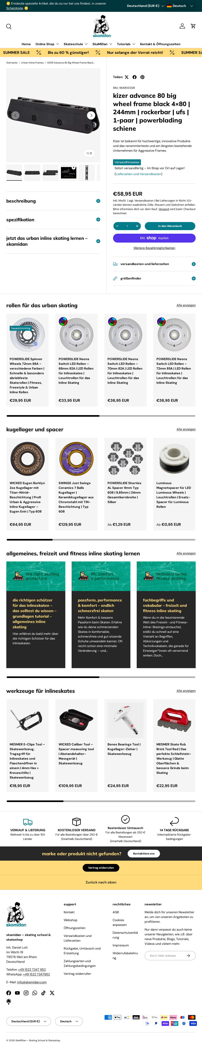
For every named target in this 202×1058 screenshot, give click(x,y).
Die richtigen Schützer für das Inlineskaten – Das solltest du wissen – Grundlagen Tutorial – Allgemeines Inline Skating (34, 613)
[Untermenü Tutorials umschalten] (133, 44)
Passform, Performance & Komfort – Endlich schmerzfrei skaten (100, 605)
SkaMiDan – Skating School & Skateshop (37, 1040)
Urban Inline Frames (32, 62)
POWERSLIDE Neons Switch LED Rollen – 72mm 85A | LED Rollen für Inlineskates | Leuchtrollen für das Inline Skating (173, 371)
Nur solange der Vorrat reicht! (115, 52)
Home (26, 44)
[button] (193, 26)
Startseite (12, 62)
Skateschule (73, 44)
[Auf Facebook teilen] (134, 77)
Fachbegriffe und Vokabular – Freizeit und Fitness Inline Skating (165, 605)
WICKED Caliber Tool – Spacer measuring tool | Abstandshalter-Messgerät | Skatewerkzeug (76, 753)
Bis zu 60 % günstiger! (48, 52)
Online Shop (45, 44)
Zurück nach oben (101, 882)
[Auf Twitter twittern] (127, 77)
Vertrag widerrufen (101, 867)
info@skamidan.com (32, 982)
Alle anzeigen (186, 305)
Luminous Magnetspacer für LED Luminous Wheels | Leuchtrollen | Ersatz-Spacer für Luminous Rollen (173, 495)
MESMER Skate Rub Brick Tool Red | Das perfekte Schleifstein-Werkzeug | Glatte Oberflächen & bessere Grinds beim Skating (173, 758)
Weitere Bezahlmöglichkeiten (154, 248)
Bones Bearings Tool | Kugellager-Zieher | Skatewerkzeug (124, 749)
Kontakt (69, 912)
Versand (164, 209)
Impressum (121, 945)
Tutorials (124, 44)
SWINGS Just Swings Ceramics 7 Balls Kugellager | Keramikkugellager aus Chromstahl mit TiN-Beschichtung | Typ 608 (76, 497)
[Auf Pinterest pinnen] (142, 77)
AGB (116, 912)
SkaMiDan (100, 44)
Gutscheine (37, 3)
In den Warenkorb (170, 226)
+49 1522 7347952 (36, 974)
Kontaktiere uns (143, 853)
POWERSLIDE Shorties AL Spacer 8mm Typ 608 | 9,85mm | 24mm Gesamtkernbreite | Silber (124, 492)
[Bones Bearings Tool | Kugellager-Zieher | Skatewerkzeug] (125, 720)
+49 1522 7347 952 (32, 969)
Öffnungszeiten (74, 928)
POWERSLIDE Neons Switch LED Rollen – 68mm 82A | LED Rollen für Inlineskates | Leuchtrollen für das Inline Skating (76, 371)
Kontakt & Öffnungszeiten (160, 44)
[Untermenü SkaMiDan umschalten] (110, 44)
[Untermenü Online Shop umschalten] (57, 44)
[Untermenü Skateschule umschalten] (86, 44)
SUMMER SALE (174, 52)
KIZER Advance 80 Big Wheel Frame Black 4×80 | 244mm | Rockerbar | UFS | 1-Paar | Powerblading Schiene (71, 62)
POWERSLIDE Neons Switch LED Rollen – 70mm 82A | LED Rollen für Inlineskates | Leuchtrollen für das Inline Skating (125, 371)
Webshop (70, 920)
